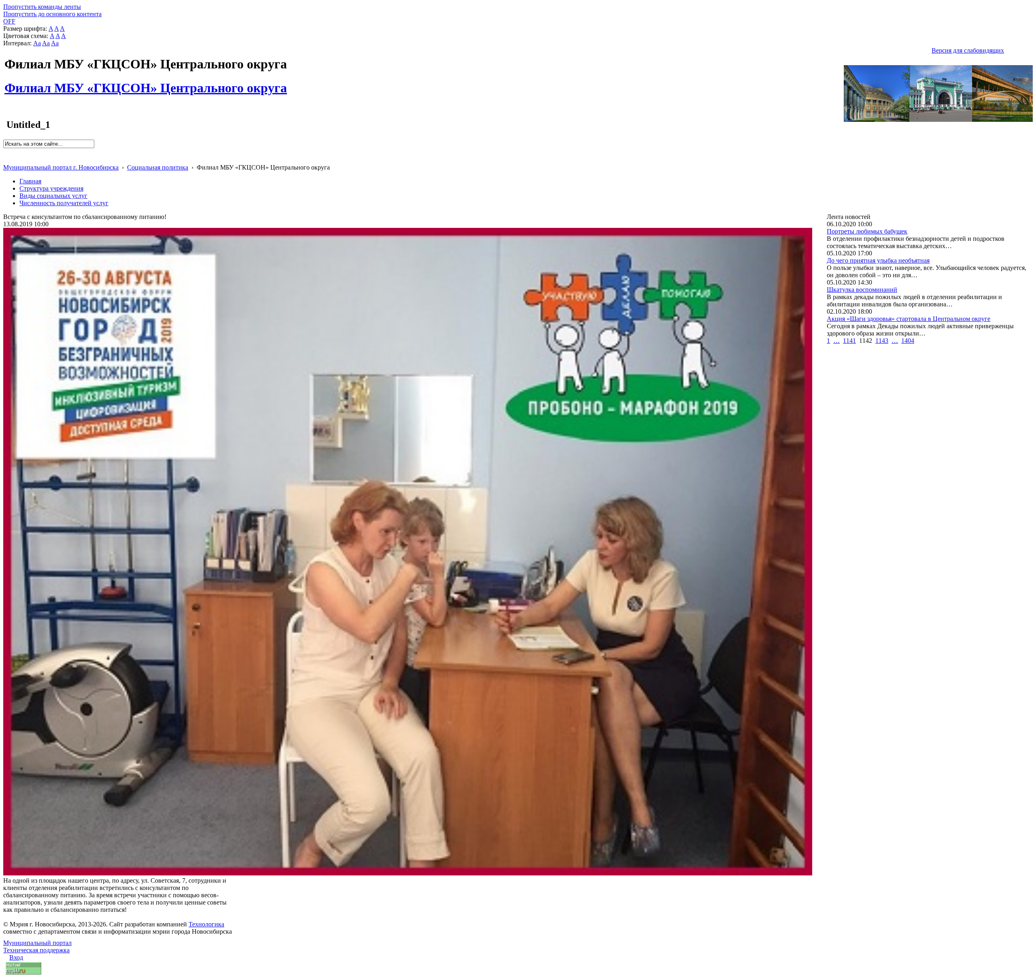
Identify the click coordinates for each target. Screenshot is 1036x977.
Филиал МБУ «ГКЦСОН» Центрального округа (145, 83)
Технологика (206, 924)
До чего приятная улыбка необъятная (878, 260)
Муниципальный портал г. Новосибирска (61, 167)
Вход (16, 957)
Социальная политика (157, 167)
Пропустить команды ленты (42, 6)
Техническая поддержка (36, 950)
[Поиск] (5, 151)
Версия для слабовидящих (968, 50)
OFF (9, 21)
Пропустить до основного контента (52, 14)
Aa (37, 43)
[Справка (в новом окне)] (6, 158)
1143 (881, 340)
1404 (907, 340)
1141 (849, 340)
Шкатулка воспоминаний (862, 289)
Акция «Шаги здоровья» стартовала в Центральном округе (908, 318)
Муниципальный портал (37, 942)
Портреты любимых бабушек (867, 231)
